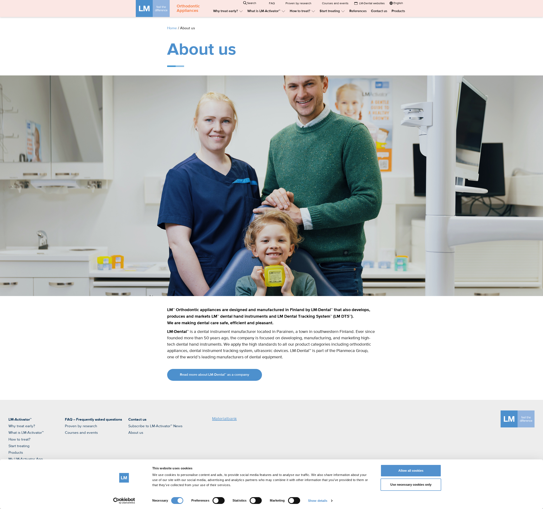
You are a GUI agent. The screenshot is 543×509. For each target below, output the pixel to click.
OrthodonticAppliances (188, 8)
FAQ (272, 3)
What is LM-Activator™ (263, 11)
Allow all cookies (410, 470)
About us (135, 433)
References (358, 11)
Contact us (379, 11)
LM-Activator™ (20, 419)
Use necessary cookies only (410, 484)
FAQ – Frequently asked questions (93, 419)
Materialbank (224, 419)
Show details (317, 500)
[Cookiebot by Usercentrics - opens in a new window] (124, 501)
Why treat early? (225, 11)
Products (398, 11)
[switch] (219, 500)
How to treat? (300, 11)
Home (172, 28)
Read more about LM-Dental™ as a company (214, 375)
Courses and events (335, 3)
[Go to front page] (153, 8)
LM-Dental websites (372, 3)
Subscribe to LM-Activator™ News (155, 426)
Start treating (330, 11)
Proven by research (298, 3)
